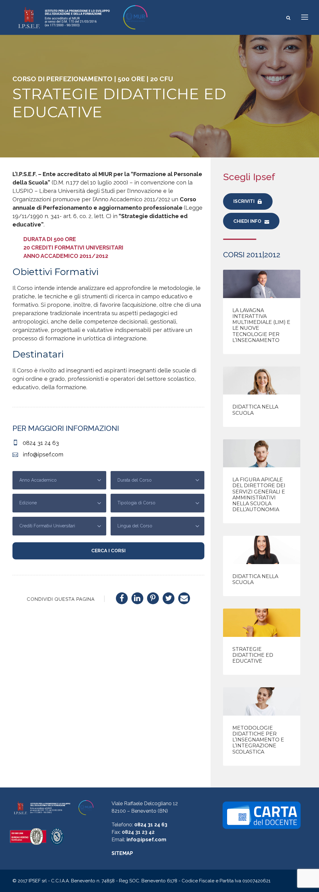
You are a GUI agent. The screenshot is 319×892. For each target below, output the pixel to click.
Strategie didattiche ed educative (252, 655)
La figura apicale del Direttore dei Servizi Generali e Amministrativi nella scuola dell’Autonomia (258, 494)
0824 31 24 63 (150, 825)
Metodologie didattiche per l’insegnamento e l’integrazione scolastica (258, 740)
